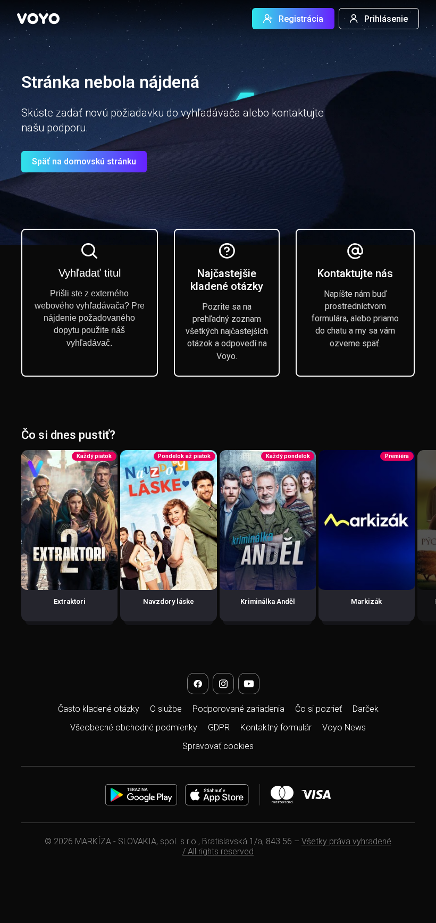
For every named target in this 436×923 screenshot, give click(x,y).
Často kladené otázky (98, 709)
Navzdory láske (168, 601)
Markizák (366, 601)
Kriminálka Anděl (267, 601)
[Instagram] (223, 683)
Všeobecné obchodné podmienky (133, 727)
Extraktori (70, 601)
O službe (166, 709)
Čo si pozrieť (318, 709)
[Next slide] (416, 540)
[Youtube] (248, 683)
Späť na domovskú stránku (84, 161)
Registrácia (301, 19)
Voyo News (344, 727)
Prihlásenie (386, 19)
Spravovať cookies (218, 746)
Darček (366, 709)
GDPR (219, 727)
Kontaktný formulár (276, 727)
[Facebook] (197, 683)
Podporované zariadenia (238, 709)
